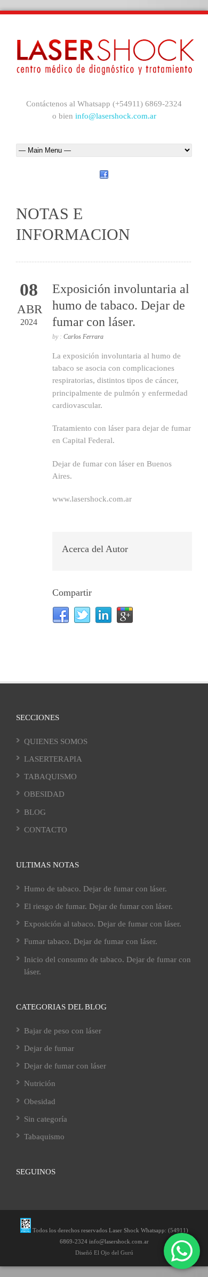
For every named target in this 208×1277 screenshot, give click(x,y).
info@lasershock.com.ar (115, 116)
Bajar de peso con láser (62, 1030)
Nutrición (39, 1083)
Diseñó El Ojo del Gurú (104, 1252)
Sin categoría (45, 1119)
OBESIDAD (44, 794)
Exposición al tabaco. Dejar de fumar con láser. (102, 924)
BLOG (35, 812)
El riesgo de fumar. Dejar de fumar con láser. (98, 906)
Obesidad (39, 1101)
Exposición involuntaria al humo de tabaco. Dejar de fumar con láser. (120, 305)
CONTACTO (45, 829)
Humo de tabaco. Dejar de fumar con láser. (95, 888)
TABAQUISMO (50, 776)
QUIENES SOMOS (55, 741)
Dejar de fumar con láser (65, 1066)
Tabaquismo (44, 1136)
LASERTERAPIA (53, 759)
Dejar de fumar (49, 1048)
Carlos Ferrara (83, 336)
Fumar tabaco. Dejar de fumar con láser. (90, 941)
